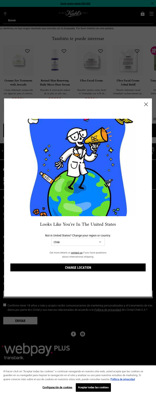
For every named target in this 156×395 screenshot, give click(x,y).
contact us (76, 252)
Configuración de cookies (57, 387)
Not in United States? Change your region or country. (78, 235)
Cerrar (146, 104)
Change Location (78, 267)
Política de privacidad (122, 379)
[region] (78, 380)
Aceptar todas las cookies (93, 387)
